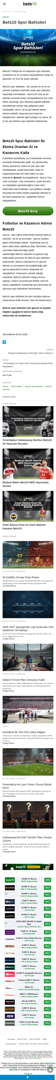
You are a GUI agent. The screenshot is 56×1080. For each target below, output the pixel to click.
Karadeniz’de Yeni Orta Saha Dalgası (24, 732)
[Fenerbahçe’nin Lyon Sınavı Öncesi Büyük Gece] (28, 762)
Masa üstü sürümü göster (33, 1058)
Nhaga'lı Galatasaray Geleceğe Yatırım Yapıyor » (30, 353)
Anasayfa (7, 11)
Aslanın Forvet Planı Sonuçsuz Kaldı (24, 679)
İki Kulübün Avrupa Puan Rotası (21, 577)
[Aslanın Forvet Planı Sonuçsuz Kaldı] (28, 657)
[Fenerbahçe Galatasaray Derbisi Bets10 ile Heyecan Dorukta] (28, 421)
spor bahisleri (20, 11)
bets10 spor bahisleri (34, 386)
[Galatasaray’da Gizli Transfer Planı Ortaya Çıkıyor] (28, 815)
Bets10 (49, 1063)
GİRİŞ (48, 880)
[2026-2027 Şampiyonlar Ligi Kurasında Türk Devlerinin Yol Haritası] (28, 604)
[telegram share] (4, 342)
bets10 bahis (16, 386)
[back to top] (50, 1069)
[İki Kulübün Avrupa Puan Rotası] (28, 554)
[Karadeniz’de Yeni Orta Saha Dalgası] (28, 709)
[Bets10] (29, 3)
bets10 (6, 17)
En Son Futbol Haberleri (14, 571)
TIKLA (47, 888)
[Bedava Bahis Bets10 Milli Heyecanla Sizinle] (28, 464)
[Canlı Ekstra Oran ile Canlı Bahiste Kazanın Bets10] (28, 506)
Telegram (28, 1074)
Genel (5, 726)
